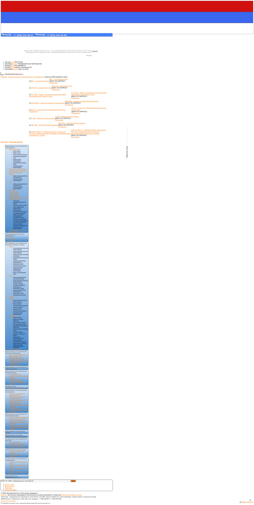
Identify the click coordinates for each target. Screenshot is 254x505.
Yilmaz (11, 246)
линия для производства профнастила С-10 (17, 397)
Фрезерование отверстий (20, 305)
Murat (11, 275)
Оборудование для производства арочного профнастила (16, 352)
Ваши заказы (9, 486)
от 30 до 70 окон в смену (17, 447)
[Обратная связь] (127, 28)
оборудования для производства (30, 64)
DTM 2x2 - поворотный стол (62, 86)
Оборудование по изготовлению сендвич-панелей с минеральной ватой (17, 381)
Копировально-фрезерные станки (18, 287)
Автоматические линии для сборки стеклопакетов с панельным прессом (20, 221)
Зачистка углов (17, 309)
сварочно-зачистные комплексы (15, 455)
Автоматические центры (20, 300)
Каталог (15, 64)
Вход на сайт (9, 484)
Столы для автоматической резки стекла (19, 202)
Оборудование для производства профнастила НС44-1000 (18, 405)
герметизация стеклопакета (17, 160)
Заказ (13, 65)
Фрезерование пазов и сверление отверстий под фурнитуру (20, 326)
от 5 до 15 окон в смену (17, 444)
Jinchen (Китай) (14, 365)
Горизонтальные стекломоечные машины (20, 224)
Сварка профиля (18, 307)
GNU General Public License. (71, 495)
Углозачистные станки (19, 295)
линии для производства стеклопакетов (20, 176)
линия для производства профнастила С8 (17, 394)
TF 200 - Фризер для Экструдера (67, 116)
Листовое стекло (10, 386)
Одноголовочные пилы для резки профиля (19, 278)
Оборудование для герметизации (18, 207)
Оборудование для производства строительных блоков (16, 414)
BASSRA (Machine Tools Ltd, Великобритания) (18, 198)
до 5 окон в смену (15, 442)
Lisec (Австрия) (14, 195)
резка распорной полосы (20, 154)
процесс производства (23, 67)
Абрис (11, 241)
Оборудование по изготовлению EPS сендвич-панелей (18, 375)
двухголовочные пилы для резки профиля (20, 252)
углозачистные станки (19, 265)
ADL (10, 182)
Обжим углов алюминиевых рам (18, 337)
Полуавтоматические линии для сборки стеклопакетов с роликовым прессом (19, 215)
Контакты (15, 69)
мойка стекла (17, 152)
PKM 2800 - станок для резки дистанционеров (82, 101)
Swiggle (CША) (14, 192)
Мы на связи (23, 69)
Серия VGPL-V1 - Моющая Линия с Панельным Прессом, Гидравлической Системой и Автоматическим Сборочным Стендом (88, 131)
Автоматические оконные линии (15, 449)
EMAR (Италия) (14, 193)
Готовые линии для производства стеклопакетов (26, 77)
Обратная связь (10, 490)
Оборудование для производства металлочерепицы (16, 368)
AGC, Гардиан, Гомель (16, 388)
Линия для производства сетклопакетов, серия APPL (18, 169)
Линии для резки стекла (20, 205)
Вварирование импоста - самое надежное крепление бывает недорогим (20, 345)
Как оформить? (20, 65)
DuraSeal (12, 239)
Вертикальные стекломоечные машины (20, 210)
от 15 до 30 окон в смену (17, 445)
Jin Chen (12, 296)
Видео (12, 67)
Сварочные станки (18, 293)
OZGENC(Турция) (15, 349)
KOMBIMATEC (13, 316)
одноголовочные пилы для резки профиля (20, 248)
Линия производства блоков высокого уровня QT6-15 (18, 418)
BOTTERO (12, 190)
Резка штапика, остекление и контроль (19, 340)
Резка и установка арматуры (18, 320)
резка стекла (16, 151)
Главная (4, 77)
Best (10, 237)
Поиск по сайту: (7, 481)
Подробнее (53, 83)
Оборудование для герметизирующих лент (12, 476)
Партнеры (8, 488)
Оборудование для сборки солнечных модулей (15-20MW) (15, 435)
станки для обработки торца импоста (19, 261)
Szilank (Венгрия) (14, 149)
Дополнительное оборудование (18, 227)
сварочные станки (18, 264)
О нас (12, 62)
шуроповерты (17, 270)
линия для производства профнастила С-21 (17, 401)
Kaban (11, 298)
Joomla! (3, 495)
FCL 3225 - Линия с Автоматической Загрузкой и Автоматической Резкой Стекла (89, 93)
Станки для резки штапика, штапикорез (19, 284)
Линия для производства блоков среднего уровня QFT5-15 (17, 422)
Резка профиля (17, 302)
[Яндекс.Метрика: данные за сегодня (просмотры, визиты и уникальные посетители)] (246, 502)
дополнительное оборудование (18, 166)
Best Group (19, 62)
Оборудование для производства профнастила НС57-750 (18, 410)
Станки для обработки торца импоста (19, 290)
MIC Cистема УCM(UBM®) (17, 354)
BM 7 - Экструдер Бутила (58, 79)
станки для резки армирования (18, 268)
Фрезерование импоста (19, 311)
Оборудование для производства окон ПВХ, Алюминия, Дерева (16, 243)
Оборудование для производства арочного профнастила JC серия (16, 358)
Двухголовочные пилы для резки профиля (20, 281)
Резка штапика (17, 303)
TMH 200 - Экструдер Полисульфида (71, 123)
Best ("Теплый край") (16, 172)
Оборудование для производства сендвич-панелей (16, 371)
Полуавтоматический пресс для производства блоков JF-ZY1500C (18, 427)
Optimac (11, 174)
